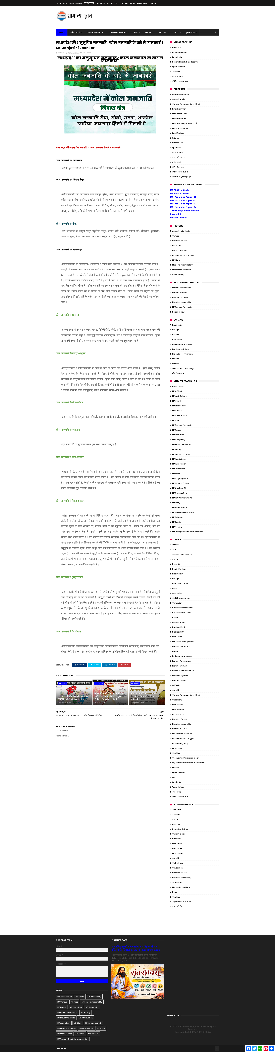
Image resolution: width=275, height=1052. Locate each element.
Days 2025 (176, 47)
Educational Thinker (181, 646)
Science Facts (178, 142)
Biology (175, 329)
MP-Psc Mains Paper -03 (183, 203)
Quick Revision (95, 32)
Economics (177, 637)
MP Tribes (87, 52)
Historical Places (179, 240)
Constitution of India (181, 612)
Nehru (174, 892)
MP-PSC (163, 32)
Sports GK (176, 147)
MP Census (177, 410)
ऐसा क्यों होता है (178, 157)
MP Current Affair (179, 114)
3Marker (175, 544)
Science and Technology (183, 368)
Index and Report (179, 52)
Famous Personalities (181, 287)
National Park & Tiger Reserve (185, 62)
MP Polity (176, 502)
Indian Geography (180, 743)
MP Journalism (178, 469)
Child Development (181, 94)
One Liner (176, 753)
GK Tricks (176, 685)
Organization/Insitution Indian (185, 758)
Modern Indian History (181, 270)
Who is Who (177, 76)
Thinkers (176, 71)
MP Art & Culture (179, 396)
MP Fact (175, 420)
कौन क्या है (75, 32)
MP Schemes (177, 517)
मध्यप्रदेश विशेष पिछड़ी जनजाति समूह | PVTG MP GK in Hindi (73, 698)
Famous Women (179, 292)
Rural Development (180, 128)
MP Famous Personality (182, 307)
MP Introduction (179, 464)
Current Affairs (118, 32)
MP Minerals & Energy (181, 483)
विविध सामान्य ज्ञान (180, 81)
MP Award (176, 401)
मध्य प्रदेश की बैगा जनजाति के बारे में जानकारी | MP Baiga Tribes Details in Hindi (109, 696)
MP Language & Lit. (180, 478)
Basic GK (176, 564)
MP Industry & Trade (181, 454)
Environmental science (182, 344)
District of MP (178, 386)
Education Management (183, 641)
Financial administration (183, 671)
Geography (177, 700)
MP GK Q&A (177, 391)
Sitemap (153, 3)
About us (100, 3)
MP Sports (176, 522)
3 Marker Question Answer (184, 210)
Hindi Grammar (179, 109)
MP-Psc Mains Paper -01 (183, 197)
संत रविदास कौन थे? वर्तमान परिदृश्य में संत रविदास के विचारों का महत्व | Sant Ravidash (135, 948)
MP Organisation (179, 493)
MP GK (148, 32)
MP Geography (178, 439)
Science (175, 138)
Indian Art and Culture (182, 733)
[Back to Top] (217, 1048)
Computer (177, 603)
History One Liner (179, 250)
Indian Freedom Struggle (183, 255)
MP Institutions (179, 459)
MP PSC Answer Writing (182, 498)
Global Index (177, 704)
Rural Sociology (178, 133)
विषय (136, 32)
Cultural (175, 236)
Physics (175, 359)
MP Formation (178, 435)
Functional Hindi (179, 680)
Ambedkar (176, 809)
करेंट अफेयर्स (89, 3)
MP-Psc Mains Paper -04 (183, 207)
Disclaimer (142, 3)
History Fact (177, 245)
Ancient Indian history (182, 231)
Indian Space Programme (183, 354)
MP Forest (176, 430)
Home (58, 3)
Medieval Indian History (182, 265)
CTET (176, 32)
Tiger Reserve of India (181, 901)
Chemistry (177, 339)
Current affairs (178, 99)
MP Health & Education (182, 444)
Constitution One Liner (182, 607)
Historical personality (181, 302)
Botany (175, 334)
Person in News (178, 312)
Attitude (176, 814)
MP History (176, 260)
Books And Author (180, 583)
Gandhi (175, 690)
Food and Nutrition (180, 349)
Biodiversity (177, 325)
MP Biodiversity (178, 406)
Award (175, 559)
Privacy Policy (128, 3)
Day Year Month (179, 627)
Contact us (113, 3)
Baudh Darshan (179, 569)
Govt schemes (178, 709)
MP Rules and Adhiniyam (183, 512)
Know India (177, 57)
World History (178, 274)
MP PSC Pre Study (179, 190)
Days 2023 (176, 839)
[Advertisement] (167, 17)
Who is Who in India (72, 3)
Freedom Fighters (180, 297)
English (175, 651)
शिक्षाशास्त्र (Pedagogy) (181, 176)
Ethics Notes (177, 853)
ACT (174, 549)
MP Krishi (176, 473)
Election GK (177, 848)
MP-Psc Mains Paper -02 (183, 200)
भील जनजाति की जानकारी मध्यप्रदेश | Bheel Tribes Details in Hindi (146, 696)
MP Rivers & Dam (179, 507)
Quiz (174, 777)
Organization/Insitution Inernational (188, 763)
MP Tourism (177, 527)
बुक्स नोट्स (190, 32)
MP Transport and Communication (187, 531)
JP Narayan (177, 882)
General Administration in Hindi (186, 104)
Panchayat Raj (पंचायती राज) (184, 123)
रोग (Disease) (178, 167)
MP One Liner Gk (179, 118)
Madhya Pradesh (179, 193)
